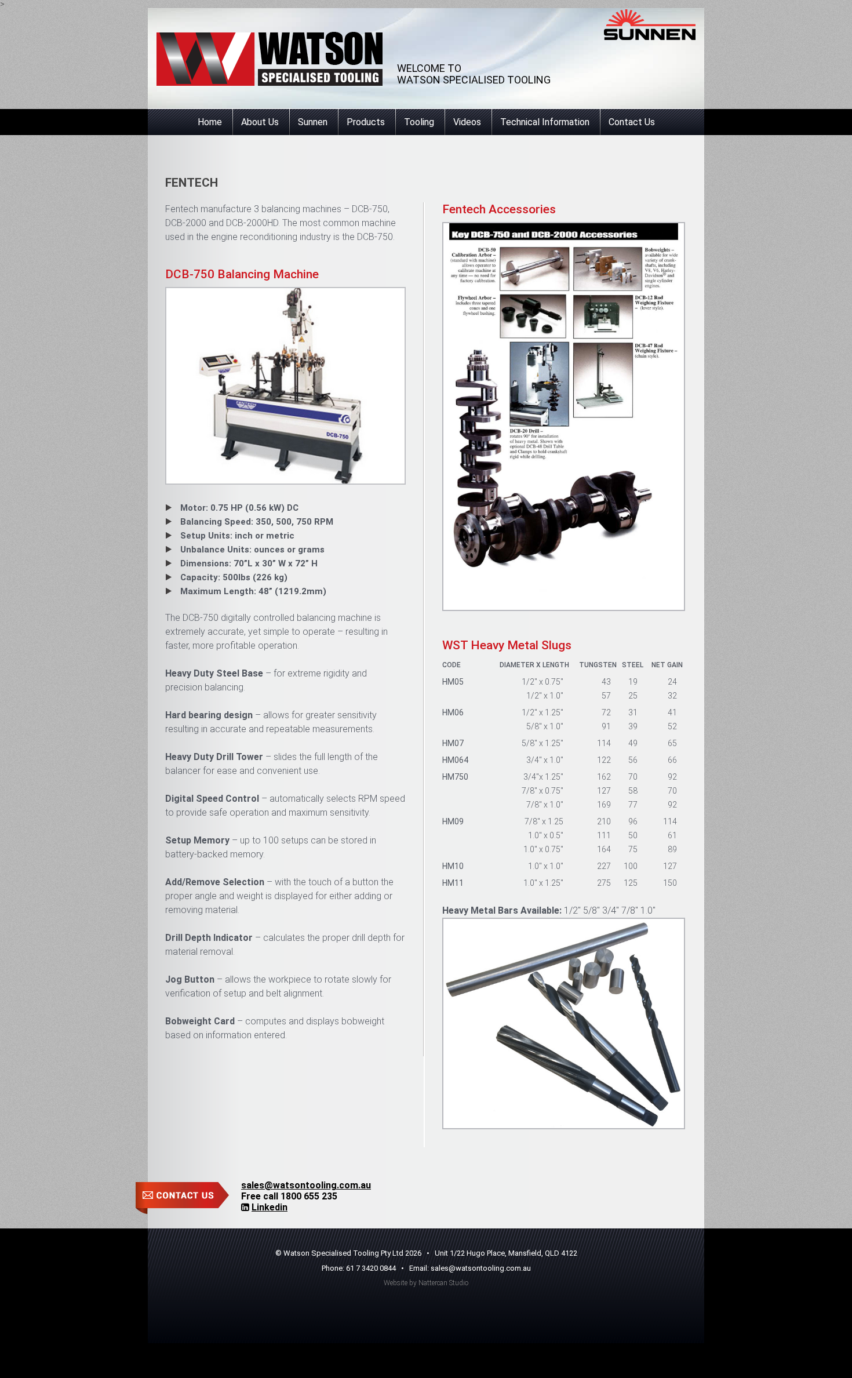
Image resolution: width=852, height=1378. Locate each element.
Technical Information (544, 122)
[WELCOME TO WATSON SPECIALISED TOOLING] (269, 59)
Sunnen (312, 122)
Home (210, 122)
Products (366, 122)
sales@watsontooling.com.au (306, 1185)
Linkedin (269, 1207)
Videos (467, 122)
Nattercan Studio (443, 1283)
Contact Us (632, 122)
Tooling (419, 122)
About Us (260, 122)
